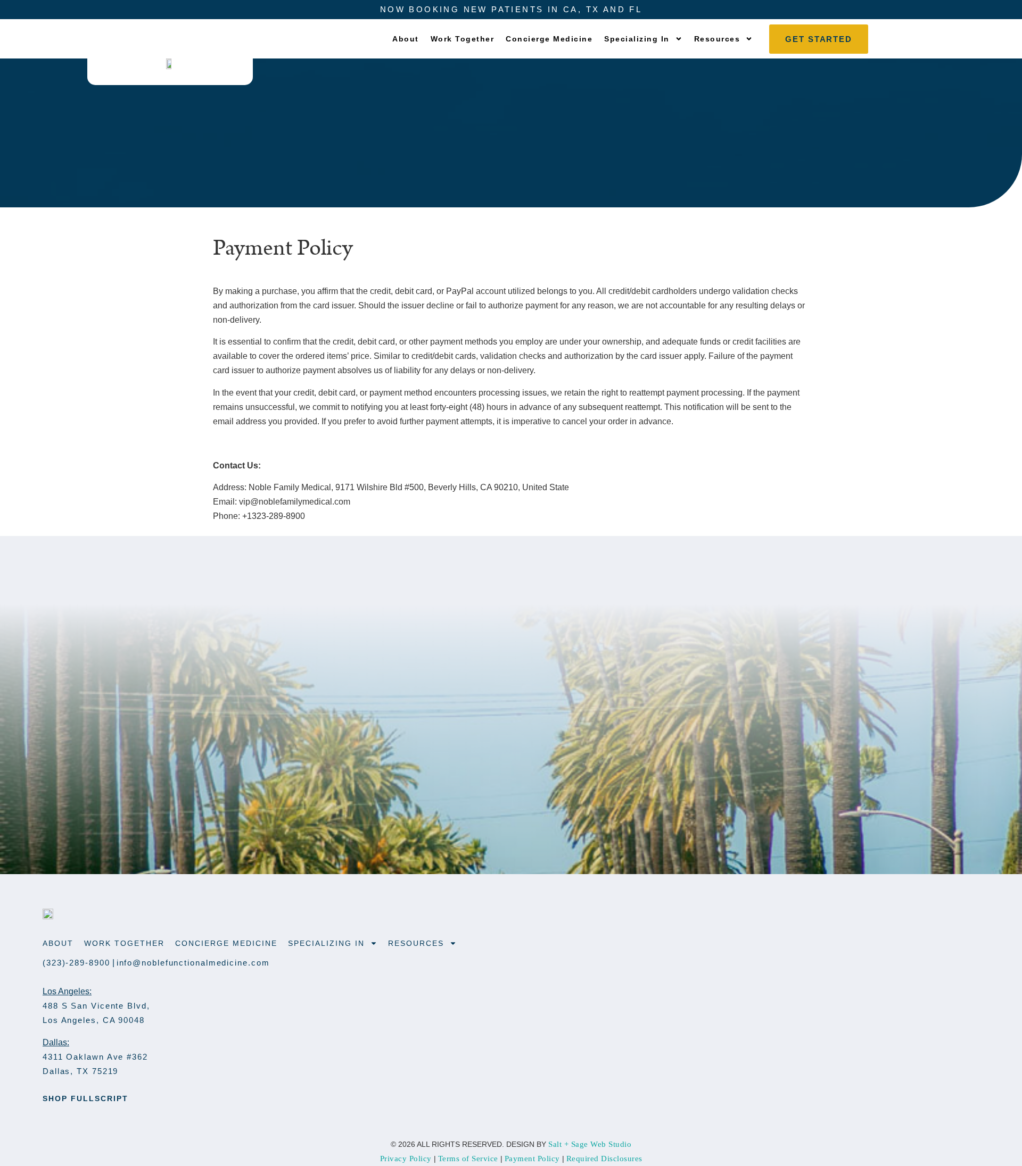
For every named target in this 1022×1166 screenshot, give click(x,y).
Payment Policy (532, 1158)
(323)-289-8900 (76, 962)
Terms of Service (468, 1158)
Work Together (462, 39)
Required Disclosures (604, 1158)
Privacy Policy (406, 1158)
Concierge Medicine (549, 39)
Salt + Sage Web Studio (589, 1144)
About (405, 39)
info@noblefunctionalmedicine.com (193, 962)
